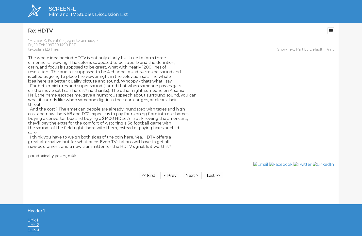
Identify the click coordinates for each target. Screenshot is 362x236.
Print (330, 49)
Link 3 (33, 229)
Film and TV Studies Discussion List (88, 14)
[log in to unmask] (80, 40)
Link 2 (33, 224)
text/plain (36, 49)
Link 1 (33, 220)
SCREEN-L (62, 9)
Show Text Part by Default (299, 49)
